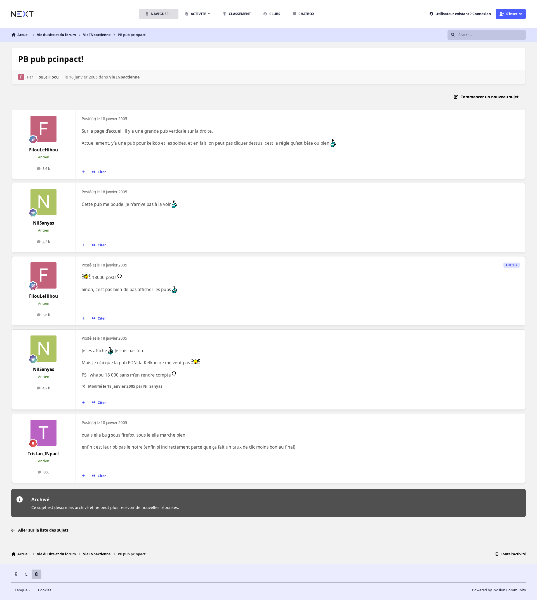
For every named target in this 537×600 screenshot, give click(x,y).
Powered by (499, 590)
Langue (21, 590)
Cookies (44, 590)
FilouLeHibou (46, 77)
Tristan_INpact (43, 454)
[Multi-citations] (83, 172)
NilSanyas (43, 223)
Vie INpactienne (124, 77)
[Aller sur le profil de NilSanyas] (43, 202)
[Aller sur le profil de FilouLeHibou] (21, 77)
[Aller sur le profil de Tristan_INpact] (43, 433)
